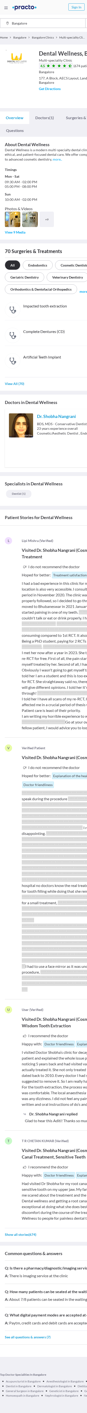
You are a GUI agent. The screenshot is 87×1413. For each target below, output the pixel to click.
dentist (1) (19, 493)
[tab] (14, 117)
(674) (20, 1234)
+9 (47, 219)
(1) (44, 117)
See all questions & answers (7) (28, 1337)
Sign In (76, 7)
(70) (14, 384)
